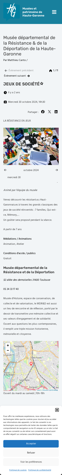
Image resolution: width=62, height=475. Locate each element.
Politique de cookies (18, 470)
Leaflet (39, 390)
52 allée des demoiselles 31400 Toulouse (26, 280)
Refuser (31, 453)
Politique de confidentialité (39, 470)
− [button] (8, 350)
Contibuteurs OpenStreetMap (50, 390)
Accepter (31, 444)
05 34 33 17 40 (11, 289)
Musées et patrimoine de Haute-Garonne (33, 12)
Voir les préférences (31, 462)
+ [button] (8, 345)
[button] (57, 410)
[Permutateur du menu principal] (54, 12)
